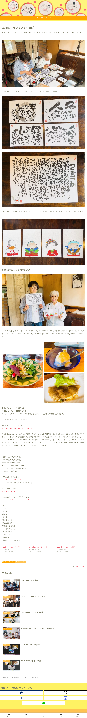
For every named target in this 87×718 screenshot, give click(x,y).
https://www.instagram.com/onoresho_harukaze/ (18, 500)
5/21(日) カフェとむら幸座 (11, 547)
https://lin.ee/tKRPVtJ (9, 491)
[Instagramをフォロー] (65, 698)
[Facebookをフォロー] (21, 698)
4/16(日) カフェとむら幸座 (66, 547)
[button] (80, 430)
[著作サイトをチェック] (21, 692)
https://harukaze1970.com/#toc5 (13, 480)
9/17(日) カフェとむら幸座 (38, 547)
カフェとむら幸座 (9, 562)
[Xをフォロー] (65, 692)
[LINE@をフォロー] (43, 703)
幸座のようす (21, 562)
